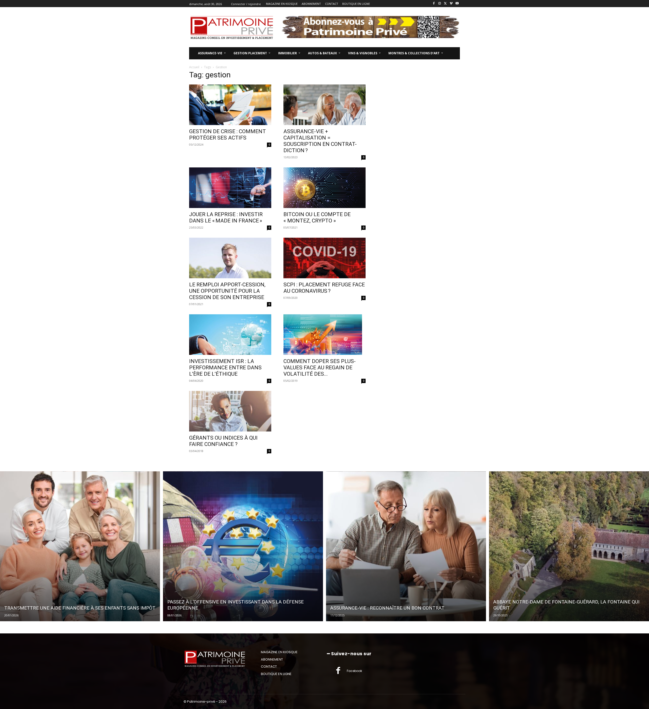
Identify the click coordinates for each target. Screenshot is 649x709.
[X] (445, 4)
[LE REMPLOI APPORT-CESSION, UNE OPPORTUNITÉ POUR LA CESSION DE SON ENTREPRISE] (230, 258)
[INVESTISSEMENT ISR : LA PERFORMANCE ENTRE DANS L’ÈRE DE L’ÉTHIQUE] (230, 334)
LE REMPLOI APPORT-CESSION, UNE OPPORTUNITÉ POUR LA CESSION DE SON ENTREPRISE (227, 291)
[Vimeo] (451, 4)
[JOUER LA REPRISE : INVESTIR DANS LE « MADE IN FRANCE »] (230, 187)
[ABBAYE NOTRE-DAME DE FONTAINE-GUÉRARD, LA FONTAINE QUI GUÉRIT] (569, 546)
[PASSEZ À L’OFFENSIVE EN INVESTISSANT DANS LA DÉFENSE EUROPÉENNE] (243, 546)
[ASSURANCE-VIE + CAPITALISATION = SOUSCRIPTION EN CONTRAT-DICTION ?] (324, 104)
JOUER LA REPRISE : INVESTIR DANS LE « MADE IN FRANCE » (226, 217)
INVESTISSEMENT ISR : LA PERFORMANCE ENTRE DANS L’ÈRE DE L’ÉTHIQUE (225, 367)
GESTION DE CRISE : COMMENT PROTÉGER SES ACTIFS (227, 134)
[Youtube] (457, 4)
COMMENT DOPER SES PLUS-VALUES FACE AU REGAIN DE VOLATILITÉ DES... (319, 367)
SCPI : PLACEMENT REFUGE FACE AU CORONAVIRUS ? (324, 288)
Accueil (194, 67)
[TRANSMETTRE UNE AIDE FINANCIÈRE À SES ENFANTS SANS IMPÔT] (80, 546)
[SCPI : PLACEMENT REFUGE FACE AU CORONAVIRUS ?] (324, 258)
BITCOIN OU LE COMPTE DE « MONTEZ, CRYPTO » (317, 217)
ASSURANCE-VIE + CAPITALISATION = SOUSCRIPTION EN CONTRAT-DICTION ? (320, 140)
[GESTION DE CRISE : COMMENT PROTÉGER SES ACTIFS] (230, 104)
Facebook (354, 671)
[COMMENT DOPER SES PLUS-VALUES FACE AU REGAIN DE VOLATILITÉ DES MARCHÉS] (324, 334)
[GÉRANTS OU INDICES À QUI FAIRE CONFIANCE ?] (230, 411)
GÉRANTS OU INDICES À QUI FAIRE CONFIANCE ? (223, 441)
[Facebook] (434, 4)
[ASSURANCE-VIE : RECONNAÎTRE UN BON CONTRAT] (406, 546)
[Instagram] (440, 4)
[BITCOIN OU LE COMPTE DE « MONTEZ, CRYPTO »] (324, 187)
